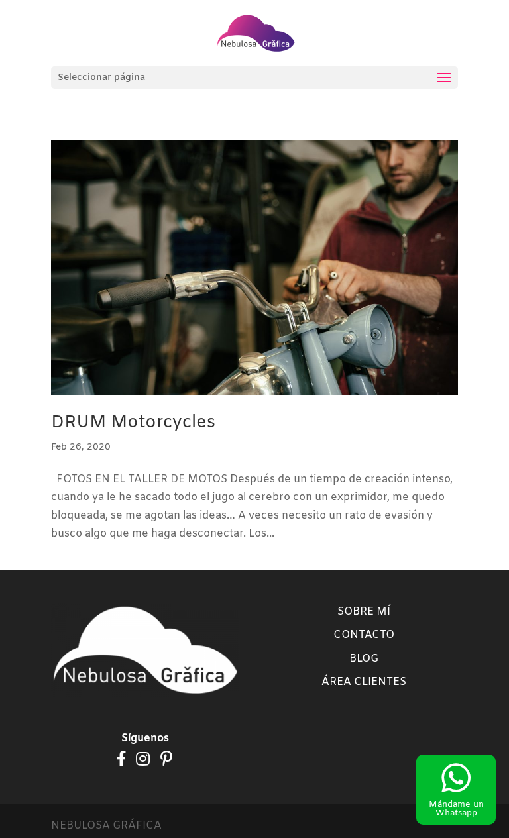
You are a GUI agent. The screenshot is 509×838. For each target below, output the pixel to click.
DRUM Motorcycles (133, 423)
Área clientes (363, 682)
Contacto (363, 635)
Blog (363, 659)
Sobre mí (363, 612)
